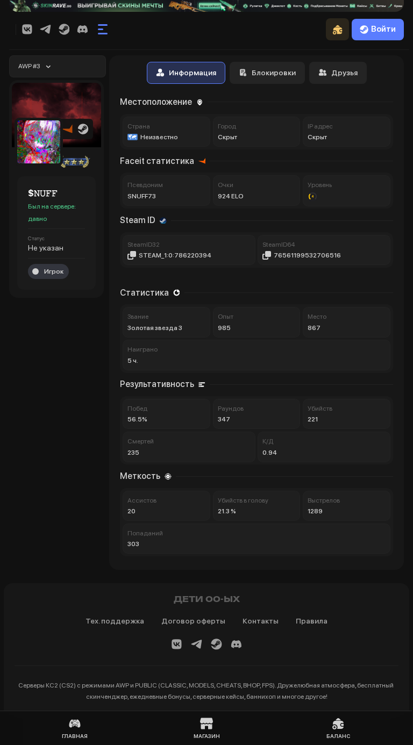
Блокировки (274, 72)
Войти (383, 29)
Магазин (207, 736)
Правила (311, 621)
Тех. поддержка (115, 621)
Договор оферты (193, 621)
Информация (192, 72)
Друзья (344, 72)
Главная (75, 736)
